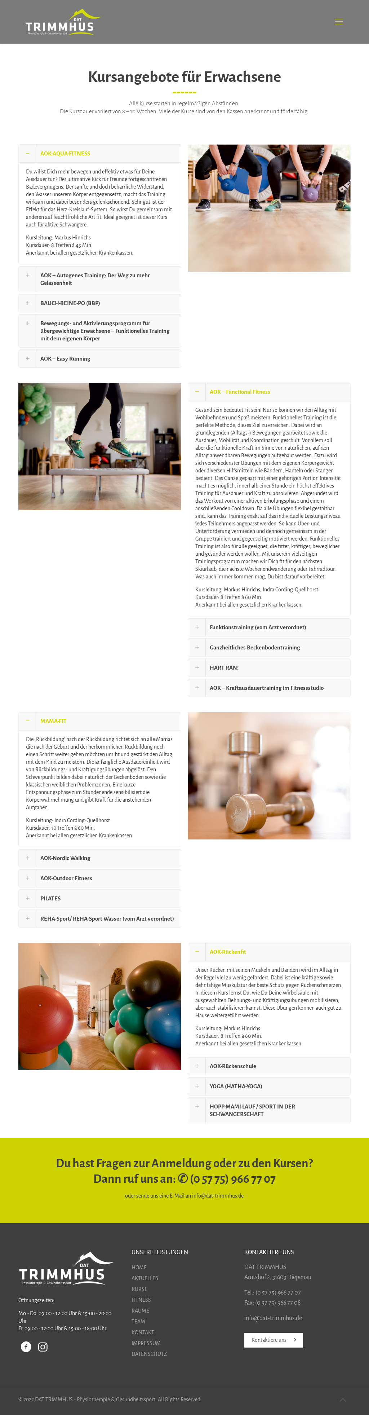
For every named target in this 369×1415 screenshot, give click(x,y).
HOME (139, 1267)
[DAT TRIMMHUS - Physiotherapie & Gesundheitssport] (63, 21)
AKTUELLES (145, 1278)
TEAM (138, 1321)
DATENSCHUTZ (149, 1354)
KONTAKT (143, 1332)
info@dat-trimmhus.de (218, 1196)
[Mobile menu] (339, 22)
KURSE (139, 1289)
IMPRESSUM (146, 1343)
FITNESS (141, 1300)
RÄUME (140, 1311)
